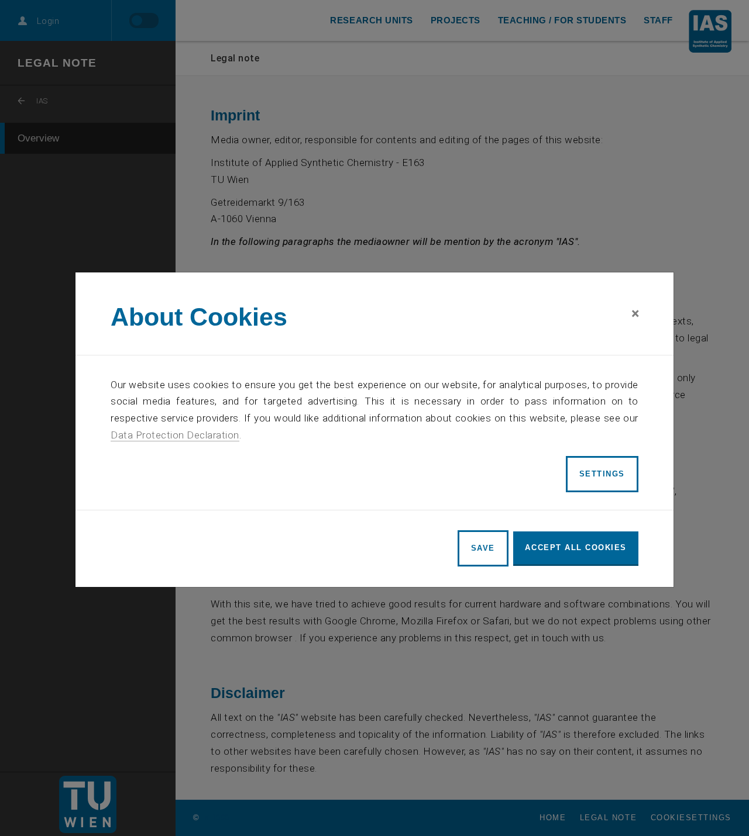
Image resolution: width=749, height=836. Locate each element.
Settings (602, 473)
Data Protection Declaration (175, 435)
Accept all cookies (576, 547)
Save (483, 548)
